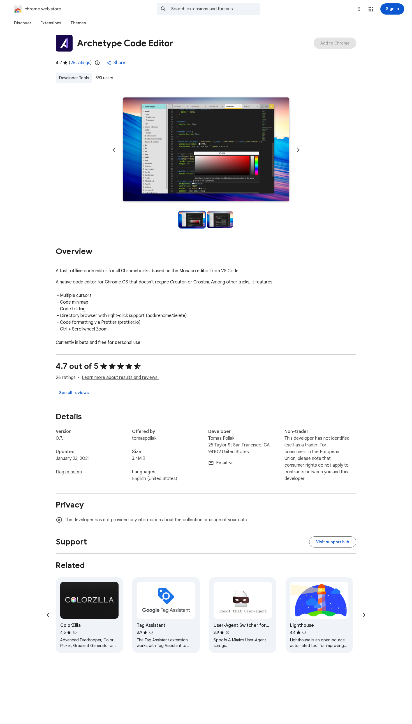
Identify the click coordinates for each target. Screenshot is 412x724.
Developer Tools (74, 77)
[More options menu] (359, 9)
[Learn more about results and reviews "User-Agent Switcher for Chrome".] (227, 632)
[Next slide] (298, 149)
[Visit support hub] (332, 542)
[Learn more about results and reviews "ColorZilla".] (74, 632)
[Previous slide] (114, 149)
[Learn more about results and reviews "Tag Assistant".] (151, 632)
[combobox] (215, 9)
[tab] (23, 23)
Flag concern (69, 472)
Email (221, 463)
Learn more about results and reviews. (120, 377)
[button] (370, 9)
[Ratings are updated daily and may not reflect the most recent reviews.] (97, 62)
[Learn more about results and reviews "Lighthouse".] (304, 632)
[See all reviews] (74, 392)
